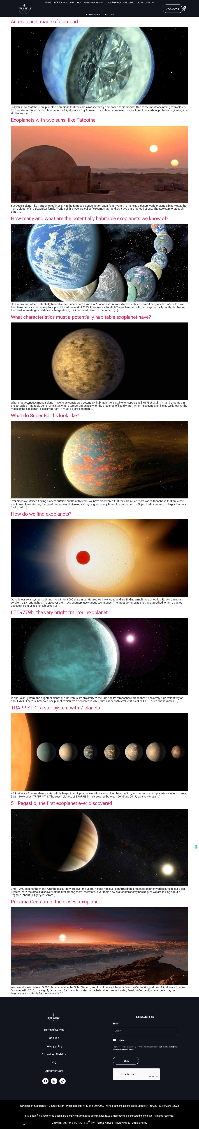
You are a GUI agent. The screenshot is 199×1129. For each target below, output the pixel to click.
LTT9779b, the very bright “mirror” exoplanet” (60, 612)
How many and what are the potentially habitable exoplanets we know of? (89, 218)
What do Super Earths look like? (45, 415)
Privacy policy (54, 1046)
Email (115, 1023)
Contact (109, 14)
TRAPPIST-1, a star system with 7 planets (55, 708)
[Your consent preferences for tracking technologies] (196, 847)
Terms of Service (54, 1029)
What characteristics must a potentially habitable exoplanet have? (81, 317)
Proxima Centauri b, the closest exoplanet (55, 902)
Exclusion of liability (54, 1054)
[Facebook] (45, 1081)
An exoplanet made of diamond (44, 21)
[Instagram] (54, 1081)
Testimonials (93, 14)
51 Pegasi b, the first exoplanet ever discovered (61, 803)
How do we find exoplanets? (41, 514)
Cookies (54, 1038)
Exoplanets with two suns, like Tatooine (53, 120)
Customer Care (53, 1070)
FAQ (53, 1062)
